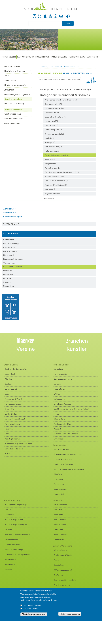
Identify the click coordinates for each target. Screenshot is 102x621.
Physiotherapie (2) (52, 168)
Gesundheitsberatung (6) (55, 117)
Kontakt (61, 14)
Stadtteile (8, 384)
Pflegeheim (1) (50, 164)
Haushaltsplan (59, 389)
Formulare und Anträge (62, 459)
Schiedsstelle (59, 484)
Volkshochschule (11, 540)
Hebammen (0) (51, 121)
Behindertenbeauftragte (14, 550)
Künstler (77, 349)
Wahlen (57, 394)
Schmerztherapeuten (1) (55, 176)
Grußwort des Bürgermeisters (16, 369)
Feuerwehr (9, 429)
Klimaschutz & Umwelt (13, 399)
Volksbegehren (59, 399)
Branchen (76, 341)
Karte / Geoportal (60, 535)
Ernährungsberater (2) (54, 108)
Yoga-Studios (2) (52, 193)
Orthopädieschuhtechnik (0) (57, 155)
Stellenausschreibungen (63, 379)
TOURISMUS (74, 57)
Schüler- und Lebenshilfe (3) (56, 181)
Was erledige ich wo (61, 449)
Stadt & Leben (9, 57)
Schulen (8, 510)
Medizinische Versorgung (63, 464)
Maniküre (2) (50, 138)
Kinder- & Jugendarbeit (14, 520)
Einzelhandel (8, 255)
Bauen (7, 76)
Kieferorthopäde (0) (53, 130)
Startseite (44, 67)
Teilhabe (8, 570)
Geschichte (9, 409)
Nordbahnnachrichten (62, 424)
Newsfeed (39, 14)
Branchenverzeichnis (13, 99)
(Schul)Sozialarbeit (12, 545)
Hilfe (55, 14)
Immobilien (8, 274)
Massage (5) (50, 142)
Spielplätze (9, 530)
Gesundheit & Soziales (12, 267)
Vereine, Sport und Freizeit (15, 419)
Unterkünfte (58, 530)
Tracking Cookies (31, 609)
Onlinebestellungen (12, 216)
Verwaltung (58, 369)
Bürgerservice (42, 57)
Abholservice (9, 208)
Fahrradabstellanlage (13, 404)
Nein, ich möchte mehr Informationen (38, 600)
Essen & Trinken (60, 525)
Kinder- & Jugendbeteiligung (16, 525)
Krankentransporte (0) (54, 134)
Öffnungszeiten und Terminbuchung (68, 454)
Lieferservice (9, 212)
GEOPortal (58, 474)
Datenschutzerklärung (42, 597)
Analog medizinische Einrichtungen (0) (61, 100)
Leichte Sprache (50, 14)
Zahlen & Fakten (11, 414)
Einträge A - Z (11, 224)
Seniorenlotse (10, 565)
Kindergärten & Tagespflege (16, 505)
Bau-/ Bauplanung (11, 243)
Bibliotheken (9, 515)
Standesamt (58, 479)
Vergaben (57, 384)
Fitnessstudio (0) (52, 113)
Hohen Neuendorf (65, 73)
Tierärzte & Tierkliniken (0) (56, 185)
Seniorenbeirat (10, 560)
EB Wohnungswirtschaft (15, 85)
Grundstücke (10, 80)
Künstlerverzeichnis (12, 114)
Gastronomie (9, 263)
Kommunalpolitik (60, 374)
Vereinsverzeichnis (12, 123)
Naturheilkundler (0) (53, 147)
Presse (68, 14)
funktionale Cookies (32, 605)
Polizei (7, 434)
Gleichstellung (59, 419)
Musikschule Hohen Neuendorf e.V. (18, 535)
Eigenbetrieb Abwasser (62, 404)
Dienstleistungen (10, 251)
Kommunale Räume (12, 424)
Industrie (7, 278)
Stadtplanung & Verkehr (14, 71)
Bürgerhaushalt (11, 389)
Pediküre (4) (50, 159)
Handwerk (7, 271)
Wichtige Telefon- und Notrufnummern (69, 469)
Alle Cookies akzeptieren (70, 614)
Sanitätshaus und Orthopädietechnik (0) (62, 172)
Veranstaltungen (60, 510)
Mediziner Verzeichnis (13, 118)
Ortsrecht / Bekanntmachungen (66, 434)
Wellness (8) (50, 189)
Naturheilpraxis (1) (52, 151)
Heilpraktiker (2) (51, 125)
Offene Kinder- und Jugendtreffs (17, 555)
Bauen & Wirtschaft (89, 57)
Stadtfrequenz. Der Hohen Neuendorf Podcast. (71, 409)
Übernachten (8, 286)
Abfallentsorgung (60, 489)
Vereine (25, 349)
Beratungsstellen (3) (53, 104)
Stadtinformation (60, 505)
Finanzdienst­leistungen (13, 259)
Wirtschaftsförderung (14, 103)
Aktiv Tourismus (60, 520)
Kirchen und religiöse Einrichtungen (18, 444)
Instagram (34, 14)
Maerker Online (59, 494)
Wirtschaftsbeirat (12, 66)
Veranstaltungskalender (14, 449)
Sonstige (7, 282)
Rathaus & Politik (25, 57)
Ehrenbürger (58, 439)
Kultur (7, 454)
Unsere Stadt (10, 374)
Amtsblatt (57, 429)
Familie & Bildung (59, 57)
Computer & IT (9, 247)
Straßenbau (9, 90)
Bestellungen (8, 240)
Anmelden (45, 14)
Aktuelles (8, 379)
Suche (68, 23)
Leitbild (7, 394)
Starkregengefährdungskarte (17, 94)
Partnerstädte (59, 540)
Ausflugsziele (59, 515)
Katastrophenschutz (12, 439)
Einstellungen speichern (34, 614)
